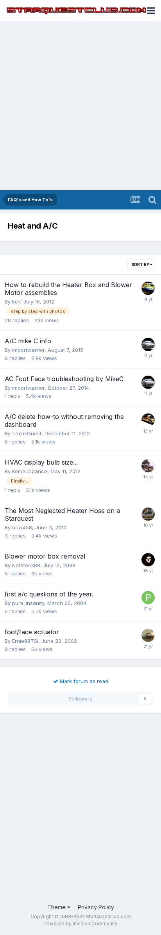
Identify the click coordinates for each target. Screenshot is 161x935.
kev (16, 301)
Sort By (140, 264)
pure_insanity (28, 603)
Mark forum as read (83, 681)
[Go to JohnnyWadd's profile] (148, 465)
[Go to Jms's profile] (148, 635)
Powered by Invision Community (80, 923)
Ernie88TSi (25, 641)
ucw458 (22, 527)
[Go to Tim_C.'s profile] (148, 514)
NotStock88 (26, 565)
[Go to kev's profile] (148, 288)
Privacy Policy (96, 907)
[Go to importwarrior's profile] (148, 344)
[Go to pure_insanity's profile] (148, 597)
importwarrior (28, 350)
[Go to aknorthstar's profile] (148, 420)
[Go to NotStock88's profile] (148, 559)
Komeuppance (29, 471)
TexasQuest (26, 433)
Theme (57, 907)
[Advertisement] (80, 105)
